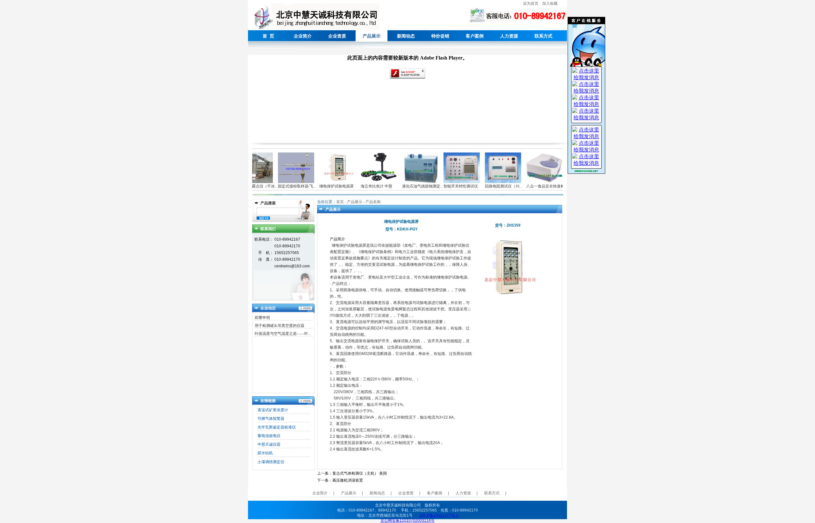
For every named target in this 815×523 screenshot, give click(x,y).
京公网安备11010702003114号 (407, 520)
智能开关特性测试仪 (454, 186)
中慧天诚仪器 (269, 444)
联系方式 (543, 36)
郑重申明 (262, 317)
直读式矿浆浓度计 (273, 410)
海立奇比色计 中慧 (370, 186)
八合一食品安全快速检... (540, 186)
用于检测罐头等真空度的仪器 (279, 325)
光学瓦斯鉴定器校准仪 (277, 427)
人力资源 (509, 36)
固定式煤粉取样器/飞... (290, 186)
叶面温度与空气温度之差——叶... (283, 333)
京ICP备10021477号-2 (438, 515)
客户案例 (475, 36)
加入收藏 (549, 3)
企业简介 (303, 36)
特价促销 (440, 36)
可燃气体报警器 (271, 418)
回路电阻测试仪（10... (496, 186)
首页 (340, 202)
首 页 (268, 36)
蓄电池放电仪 (269, 436)
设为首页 (530, 3)
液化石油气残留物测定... (415, 186)
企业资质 (337, 36)
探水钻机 (265, 453)
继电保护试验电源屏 (330, 186)
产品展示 (348, 493)
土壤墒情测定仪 (271, 462)
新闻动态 (406, 36)
